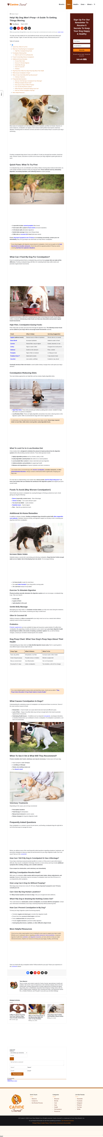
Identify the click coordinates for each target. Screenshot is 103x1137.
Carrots (12, 343)
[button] (94, 4)
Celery (12, 346)
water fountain (22, 584)
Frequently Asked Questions (19, 79)
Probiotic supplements (16, 627)
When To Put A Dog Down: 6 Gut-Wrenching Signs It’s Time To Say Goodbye (37, 1017)
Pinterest (79, 1105)
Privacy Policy (36, 1123)
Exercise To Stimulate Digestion (22, 63)
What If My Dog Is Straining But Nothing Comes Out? (27, 88)
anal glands (47, 716)
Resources (57, 1111)
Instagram (79, 1103)
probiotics (25, 937)
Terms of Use (52, 1123)
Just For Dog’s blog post (52, 479)
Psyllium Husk (14, 356)
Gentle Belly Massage (20, 64)
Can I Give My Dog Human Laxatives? (23, 86)
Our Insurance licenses (67, 1120)
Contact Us (35, 1100)
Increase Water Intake (20, 61)
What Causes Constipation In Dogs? (21, 72)
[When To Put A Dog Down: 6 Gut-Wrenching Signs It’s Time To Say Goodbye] (37, 1009)
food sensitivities (50, 935)
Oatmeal (12, 349)
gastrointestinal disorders (18, 471)
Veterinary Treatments (20, 77)
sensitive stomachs (40, 935)
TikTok (78, 1109)
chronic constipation (38, 469)
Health (75, 4)
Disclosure (60, 1123)
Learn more (60, 32)
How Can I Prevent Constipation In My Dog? (25, 90)
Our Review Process (37, 1103)
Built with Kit (82, 59)
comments (23, 854)
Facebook (79, 1100)
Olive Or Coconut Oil (19, 66)
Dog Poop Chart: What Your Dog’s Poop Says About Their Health (28, 70)
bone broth (32, 227)
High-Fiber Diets (17, 410)
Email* (29, 1070)
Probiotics (17, 68)
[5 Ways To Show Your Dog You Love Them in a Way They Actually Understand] (18, 1008)
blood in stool (19, 769)
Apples (12, 337)
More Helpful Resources (19, 92)
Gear (82, 4)
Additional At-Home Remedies (20, 59)
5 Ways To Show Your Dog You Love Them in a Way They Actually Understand (17, 1016)
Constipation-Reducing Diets (20, 53)
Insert (1, 1136)
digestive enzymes (36, 937)
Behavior (56, 1098)
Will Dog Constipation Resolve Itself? (23, 82)
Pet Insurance (58, 1109)
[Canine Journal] (17, 4)
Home (12, 14)
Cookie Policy (44, 1123)
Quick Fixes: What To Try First (20, 46)
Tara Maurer (16, 24)
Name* (29, 1067)
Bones (14, 498)
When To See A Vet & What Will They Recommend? (25, 75)
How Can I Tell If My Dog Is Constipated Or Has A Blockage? (28, 80)
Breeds (61, 4)
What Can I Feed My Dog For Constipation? (23, 49)
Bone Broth (13, 340)
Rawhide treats (16, 505)
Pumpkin (13, 353)
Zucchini (12, 359)
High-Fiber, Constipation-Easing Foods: (23, 50)
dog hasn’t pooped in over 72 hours (24, 237)
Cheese (14, 500)
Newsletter (80, 1098)
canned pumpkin (28, 225)
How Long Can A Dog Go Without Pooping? (24, 84)
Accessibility (67, 1123)
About (89, 4)
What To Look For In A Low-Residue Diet (24, 54)
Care (68, 4)
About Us (34, 1098)
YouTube (79, 1107)
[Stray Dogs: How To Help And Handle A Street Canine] (55, 1008)
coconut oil (24, 234)
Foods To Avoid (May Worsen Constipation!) (23, 57)
